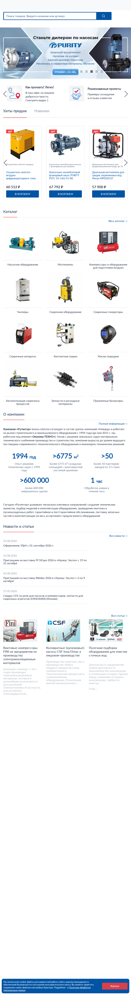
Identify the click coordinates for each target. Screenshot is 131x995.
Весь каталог (116, 220)
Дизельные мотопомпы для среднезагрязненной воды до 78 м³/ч (107, 165)
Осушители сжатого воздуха (19, 164)
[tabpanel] (65, 29)
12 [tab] (123, 72)
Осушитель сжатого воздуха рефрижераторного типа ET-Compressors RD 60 (20, 175)
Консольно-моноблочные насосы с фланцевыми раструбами (65, 165)
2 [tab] (71, 72)
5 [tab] (87, 72)
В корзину (22, 193)
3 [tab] (76, 72)
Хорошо (114, 986)
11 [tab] (117, 72)
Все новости (117, 535)
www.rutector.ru (42, 429)
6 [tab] (92, 72)
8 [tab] (102, 72)
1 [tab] (66, 72)
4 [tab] (82, 72)
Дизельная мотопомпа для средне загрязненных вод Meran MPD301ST (108, 175)
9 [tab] (107, 72)
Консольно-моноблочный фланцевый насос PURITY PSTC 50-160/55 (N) (64, 175)
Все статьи (118, 615)
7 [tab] (97, 72)
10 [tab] (112, 72)
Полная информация (112, 423)
